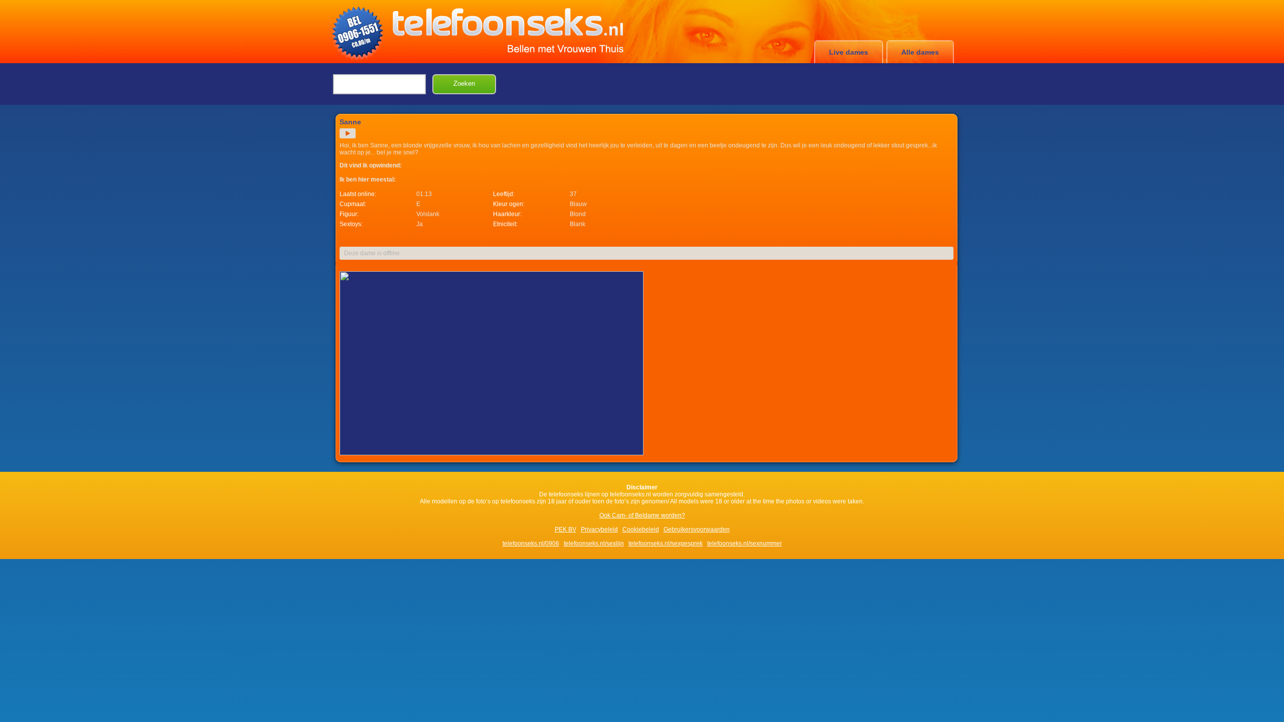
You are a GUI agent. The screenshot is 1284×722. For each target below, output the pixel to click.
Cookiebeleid (640, 529)
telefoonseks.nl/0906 (531, 543)
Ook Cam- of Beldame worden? (642, 515)
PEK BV (565, 529)
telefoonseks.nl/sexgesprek (665, 543)
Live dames (848, 52)
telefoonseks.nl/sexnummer (744, 543)
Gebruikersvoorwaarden (697, 529)
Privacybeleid (599, 529)
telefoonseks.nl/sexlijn (594, 543)
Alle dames (920, 52)
